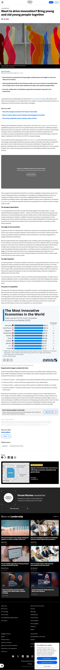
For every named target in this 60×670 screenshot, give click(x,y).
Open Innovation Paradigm (38, 99)
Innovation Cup (32, 140)
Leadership (5, 8)
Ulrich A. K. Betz (5, 71)
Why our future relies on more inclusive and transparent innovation (23, 115)
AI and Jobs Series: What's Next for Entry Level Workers (43, 590)
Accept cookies (31, 174)
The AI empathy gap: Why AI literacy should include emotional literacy (15, 564)
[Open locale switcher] (2, 666)
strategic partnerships (47, 125)
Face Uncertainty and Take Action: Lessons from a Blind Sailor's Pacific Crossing (13, 591)
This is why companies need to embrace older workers (19, 118)
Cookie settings (47, 666)
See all (56, 516)
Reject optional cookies (47, 662)
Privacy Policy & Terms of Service (30, 661)
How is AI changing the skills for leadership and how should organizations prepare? (44, 538)
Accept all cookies (47, 658)
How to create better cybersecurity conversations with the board (42, 564)
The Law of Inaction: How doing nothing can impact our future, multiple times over (15, 538)
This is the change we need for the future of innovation (19, 111)
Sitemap (30, 664)
